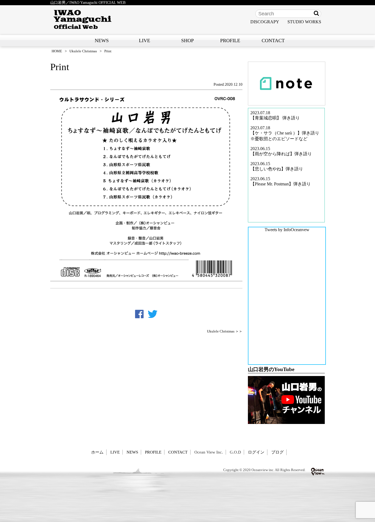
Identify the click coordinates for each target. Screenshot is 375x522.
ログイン (256, 452)
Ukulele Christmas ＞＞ (224, 331)
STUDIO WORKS (304, 21)
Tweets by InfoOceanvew (287, 229)
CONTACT (273, 40)
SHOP (187, 40)
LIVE (144, 40)
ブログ (277, 452)
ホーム (97, 452)
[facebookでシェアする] (139, 314)
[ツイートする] (153, 314)
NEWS (102, 40)
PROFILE (230, 40)
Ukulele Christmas (83, 51)
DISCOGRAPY (264, 21)
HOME (57, 51)
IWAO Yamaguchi (82, 19)
